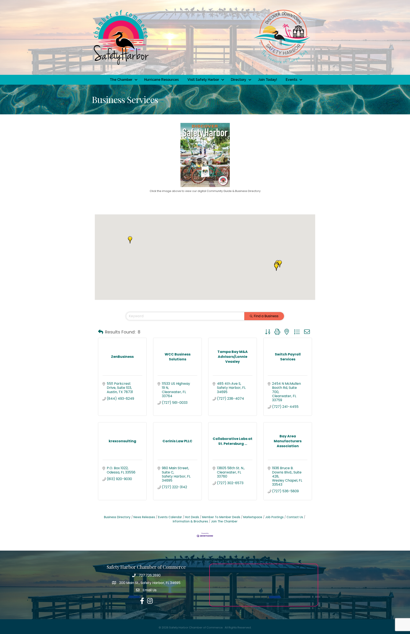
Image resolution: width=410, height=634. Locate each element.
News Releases (144, 517)
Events (291, 80)
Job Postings (274, 517)
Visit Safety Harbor (203, 80)
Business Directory (117, 517)
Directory (238, 80)
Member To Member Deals (221, 517)
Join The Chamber (224, 521)
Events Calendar (170, 517)
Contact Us (295, 517)
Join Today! (267, 80)
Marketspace (252, 517)
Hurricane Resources (161, 80)
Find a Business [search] (266, 316)
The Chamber (121, 80)
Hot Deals (192, 517)
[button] (130, 239)
